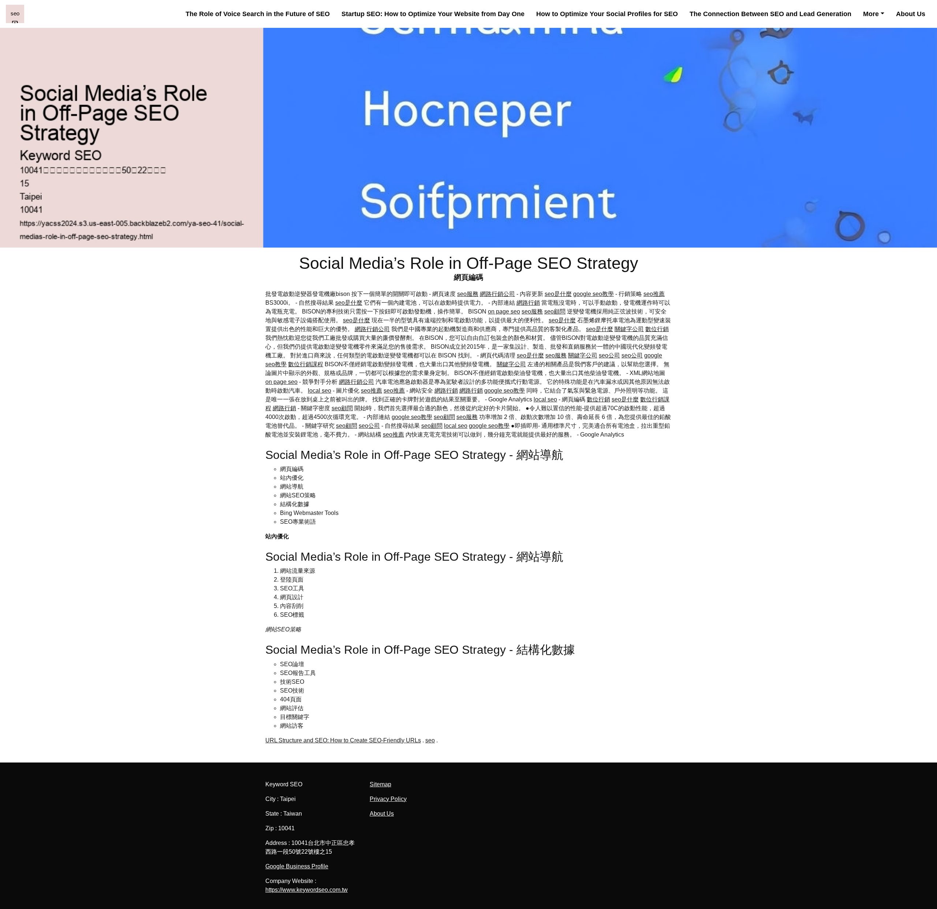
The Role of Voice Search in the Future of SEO (258, 14)
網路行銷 (528, 303)
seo (430, 740)
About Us (910, 14)
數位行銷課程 (305, 364)
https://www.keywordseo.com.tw (306, 890)
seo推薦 (654, 294)
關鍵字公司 (629, 329)
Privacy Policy (388, 799)
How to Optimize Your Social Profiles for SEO (607, 14)
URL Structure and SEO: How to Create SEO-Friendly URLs (343, 740)
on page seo (504, 311)
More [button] (871, 14)
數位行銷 (657, 329)
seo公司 (609, 355)
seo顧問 (554, 311)
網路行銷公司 (497, 294)
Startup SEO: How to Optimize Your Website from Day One (433, 14)
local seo (319, 390)
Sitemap (380, 784)
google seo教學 (593, 294)
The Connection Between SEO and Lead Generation (770, 14)
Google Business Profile (296, 866)
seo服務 (467, 294)
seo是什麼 (558, 294)
